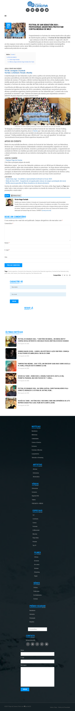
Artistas (35, 469)
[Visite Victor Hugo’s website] (9, 202)
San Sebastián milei (36, 273)
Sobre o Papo (53, 707)
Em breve (36, 561)
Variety (35, 131)
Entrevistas (36, 473)
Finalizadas (36, 591)
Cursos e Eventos (36, 442)
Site (6, 257)
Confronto (35, 519)
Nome (7, 243)
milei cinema (14, 273)
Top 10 (34, 545)
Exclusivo (34, 446)
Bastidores (35, 431)
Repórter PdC (35, 496)
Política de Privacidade (64, 707)
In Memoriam (36, 530)
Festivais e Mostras (37, 450)
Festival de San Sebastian (24, 271)
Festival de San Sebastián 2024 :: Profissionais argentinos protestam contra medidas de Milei (46, 27)
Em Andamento (37, 595)
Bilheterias (34, 435)
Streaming (37, 572)
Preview (35, 541)
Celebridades (35, 438)
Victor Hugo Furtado (21, 199)
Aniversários (36, 477)
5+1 (34, 515)
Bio (8, 195)
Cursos (34, 522)
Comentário (9, 223)
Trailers (34, 500)
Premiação (32, 618)
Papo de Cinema (13, 706)
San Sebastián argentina (24, 273)
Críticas (36, 557)
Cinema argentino (12, 271)
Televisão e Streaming (37, 457)
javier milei (7, 273)
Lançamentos (35, 454)
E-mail (7, 250)
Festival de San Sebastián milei (60, 271)
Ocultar (12, 54)
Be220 (29, 706)
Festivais (35, 526)
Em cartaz (37, 564)
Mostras (35, 534)
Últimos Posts (16, 195)
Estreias (36, 568)
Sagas (36, 576)
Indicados (32, 614)
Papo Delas (36, 538)
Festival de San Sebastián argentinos (42, 271)
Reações (32, 622)
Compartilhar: (57, 275)
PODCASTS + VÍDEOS (37, 503)
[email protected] (46, 210)
